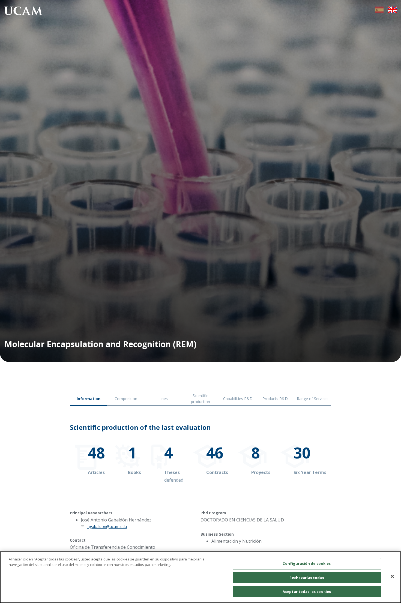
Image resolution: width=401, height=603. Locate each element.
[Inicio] (23, 12)
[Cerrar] (392, 577)
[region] (200, 577)
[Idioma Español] (379, 11)
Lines (163, 398)
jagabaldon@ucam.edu (106, 526)
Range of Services (312, 398)
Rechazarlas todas (306, 577)
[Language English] (392, 11)
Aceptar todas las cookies (307, 591)
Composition (126, 398)
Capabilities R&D (238, 398)
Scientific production (200, 398)
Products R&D (275, 398)
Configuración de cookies (307, 563)
